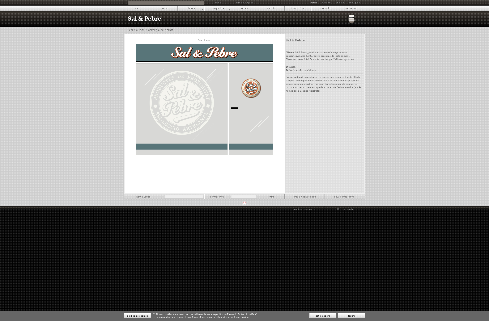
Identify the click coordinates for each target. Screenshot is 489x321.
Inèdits (271, 8)
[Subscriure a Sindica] (156, 209)
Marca (292, 67)
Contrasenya (218, 196)
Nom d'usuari (144, 196)
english (340, 2)
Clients (191, 8)
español (326, 2)
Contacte (325, 8)
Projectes (218, 8)
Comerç (152, 30)
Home (164, 8)
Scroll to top (244, 203)
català (313, 2)
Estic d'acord (323, 316)
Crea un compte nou (305, 196)
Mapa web (352, 8)
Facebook (132, 209)
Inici (137, 8)
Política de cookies (304, 209)
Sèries (244, 8)
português (354, 2)
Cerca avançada (244, 2)
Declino (351, 316)
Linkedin (148, 209)
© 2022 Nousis (345, 209)
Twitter (140, 209)
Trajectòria (297, 8)
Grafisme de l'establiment (303, 70)
